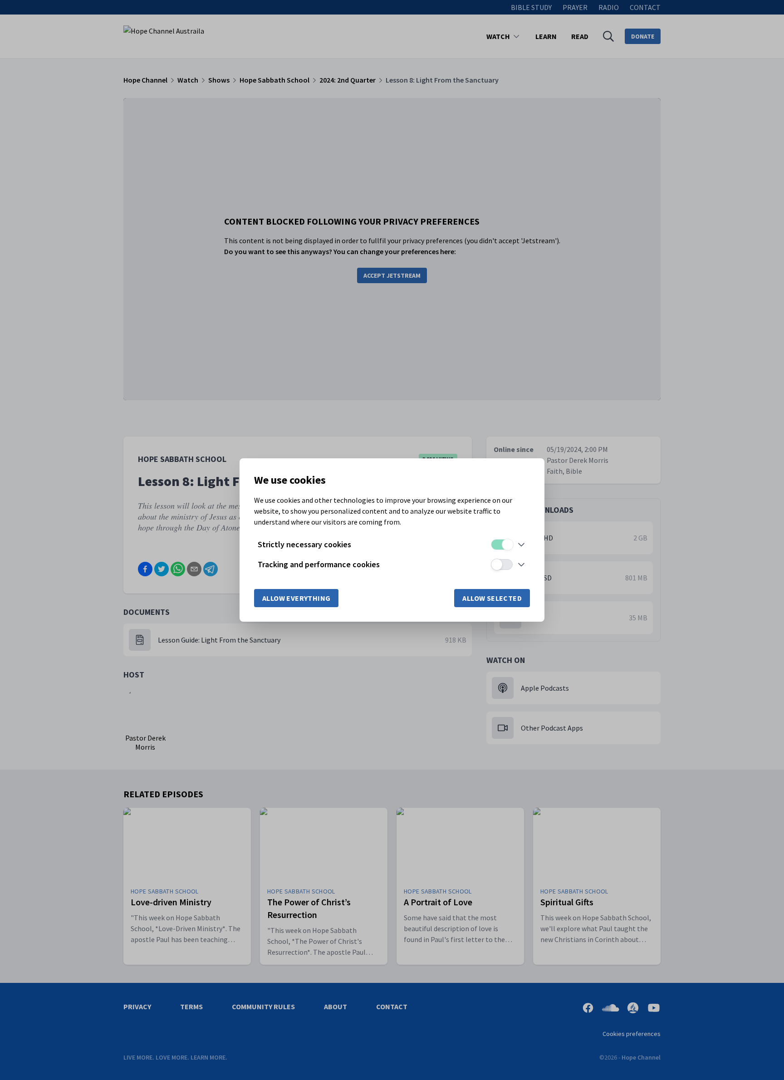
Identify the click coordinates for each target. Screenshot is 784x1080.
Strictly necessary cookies (304, 544)
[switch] (502, 544)
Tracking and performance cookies (319, 564)
